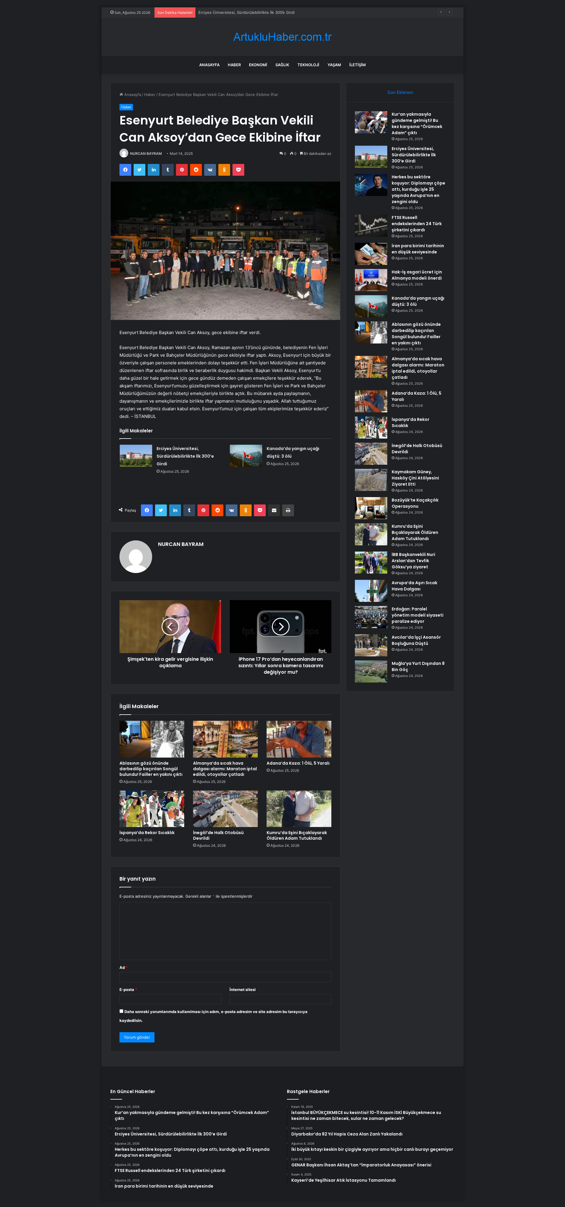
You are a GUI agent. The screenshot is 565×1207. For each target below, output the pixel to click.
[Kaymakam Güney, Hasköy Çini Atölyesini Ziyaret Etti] (371, 480)
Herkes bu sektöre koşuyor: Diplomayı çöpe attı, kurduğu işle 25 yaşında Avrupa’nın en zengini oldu (418, 189)
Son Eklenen (400, 92)
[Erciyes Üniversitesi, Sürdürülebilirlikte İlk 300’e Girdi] (136, 456)
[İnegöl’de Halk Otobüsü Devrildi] (225, 809)
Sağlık (282, 64)
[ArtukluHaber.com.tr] (282, 37)
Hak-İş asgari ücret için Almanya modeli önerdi (417, 275)
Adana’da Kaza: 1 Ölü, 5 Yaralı (298, 763)
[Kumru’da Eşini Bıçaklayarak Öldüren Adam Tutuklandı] (299, 809)
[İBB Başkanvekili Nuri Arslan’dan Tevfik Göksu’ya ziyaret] (371, 563)
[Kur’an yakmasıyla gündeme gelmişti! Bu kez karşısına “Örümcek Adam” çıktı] (371, 122)
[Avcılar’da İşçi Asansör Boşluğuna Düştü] (371, 645)
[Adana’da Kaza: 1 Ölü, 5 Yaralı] (299, 739)
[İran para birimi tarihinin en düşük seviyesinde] (371, 254)
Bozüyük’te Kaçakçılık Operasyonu (415, 503)
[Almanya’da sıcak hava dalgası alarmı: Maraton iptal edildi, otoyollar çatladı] (225, 739)
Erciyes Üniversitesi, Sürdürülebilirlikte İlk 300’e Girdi (185, 456)
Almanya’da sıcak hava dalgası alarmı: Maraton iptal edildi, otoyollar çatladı (225, 768)
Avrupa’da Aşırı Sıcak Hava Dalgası (414, 586)
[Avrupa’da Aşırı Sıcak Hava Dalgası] (371, 591)
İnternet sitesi (243, 989)
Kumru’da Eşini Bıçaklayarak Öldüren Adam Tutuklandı (297, 835)
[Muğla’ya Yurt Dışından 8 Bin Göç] (371, 671)
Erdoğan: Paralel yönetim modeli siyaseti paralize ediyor (417, 615)
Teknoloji (308, 64)
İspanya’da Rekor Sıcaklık (147, 833)
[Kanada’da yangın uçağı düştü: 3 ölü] (246, 456)
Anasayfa (209, 64)
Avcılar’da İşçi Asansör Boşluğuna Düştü (416, 640)
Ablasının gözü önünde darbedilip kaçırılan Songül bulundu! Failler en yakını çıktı (150, 768)
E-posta (128, 989)
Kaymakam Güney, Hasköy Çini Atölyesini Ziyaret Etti (415, 478)
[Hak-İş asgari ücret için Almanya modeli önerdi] (371, 280)
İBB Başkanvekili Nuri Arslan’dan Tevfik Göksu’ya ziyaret (413, 561)
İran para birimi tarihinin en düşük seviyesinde (418, 249)
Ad (123, 967)
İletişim (357, 64)
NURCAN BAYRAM (146, 153)
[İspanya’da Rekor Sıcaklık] (151, 809)
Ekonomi (258, 64)
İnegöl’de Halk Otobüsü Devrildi (218, 835)
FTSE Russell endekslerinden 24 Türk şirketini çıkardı (417, 224)
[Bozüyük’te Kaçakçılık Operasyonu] (371, 508)
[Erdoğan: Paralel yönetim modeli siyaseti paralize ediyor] (371, 617)
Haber (234, 64)
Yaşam (334, 64)
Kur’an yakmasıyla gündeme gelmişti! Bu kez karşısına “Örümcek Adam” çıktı (417, 123)
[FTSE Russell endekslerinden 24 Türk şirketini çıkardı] (371, 226)
